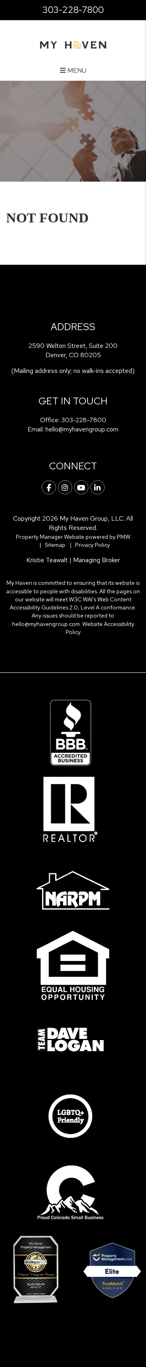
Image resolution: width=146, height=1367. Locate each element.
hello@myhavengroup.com (81, 429)
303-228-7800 (73, 10)
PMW (124, 536)
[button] (49, 487)
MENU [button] (76, 70)
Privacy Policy (92, 544)
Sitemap (55, 544)
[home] (73, 44)
